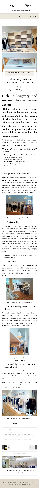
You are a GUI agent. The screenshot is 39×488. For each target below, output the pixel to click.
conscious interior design (10, 429)
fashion (22, 429)
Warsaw (19, 439)
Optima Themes (25, 484)
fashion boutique (8, 432)
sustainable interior (9, 439)
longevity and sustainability (11, 436)
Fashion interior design (16, 72)
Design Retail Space (19, 5)
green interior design (10, 434)
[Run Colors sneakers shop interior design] (33, 447)
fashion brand (19, 432)
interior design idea (29, 434)
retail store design (26, 436)
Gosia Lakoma (26, 90)
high (19, 434)
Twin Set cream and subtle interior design (19, 470)
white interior (28, 439)
